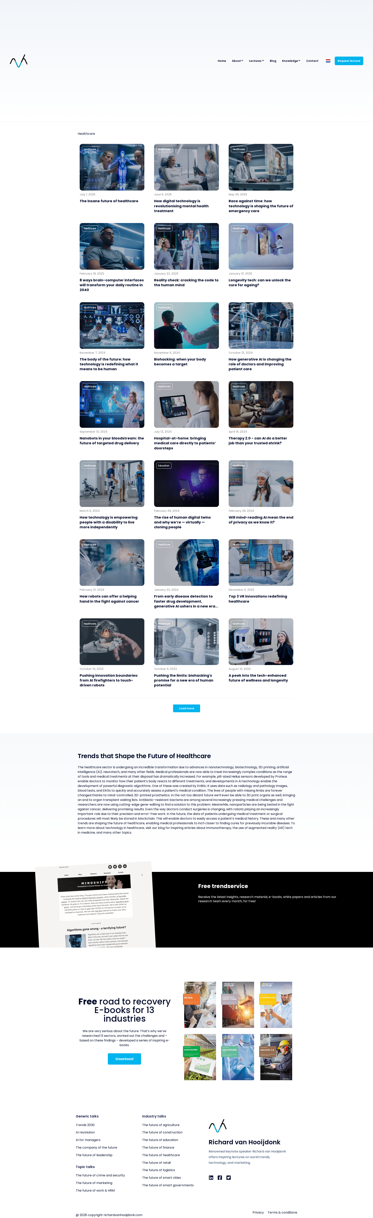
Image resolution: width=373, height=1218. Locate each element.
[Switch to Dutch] (328, 61)
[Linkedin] (211, 1177)
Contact (312, 61)
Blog (273, 61)
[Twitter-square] (228, 1177)
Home (222, 61)
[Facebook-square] (219, 1177)
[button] (90, 149)
